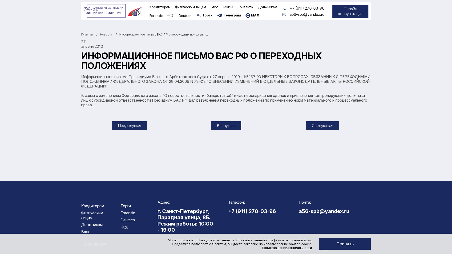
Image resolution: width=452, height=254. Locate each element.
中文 (170, 15)
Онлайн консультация (350, 11)
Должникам (267, 7)
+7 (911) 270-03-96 (307, 8)
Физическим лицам (190, 7)
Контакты (245, 7)
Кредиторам (159, 7)
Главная (87, 34)
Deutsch (185, 16)
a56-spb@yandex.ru (307, 14)
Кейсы (228, 7)
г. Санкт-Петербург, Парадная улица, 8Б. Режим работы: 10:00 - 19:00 (185, 220)
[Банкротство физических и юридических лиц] (105, 11)
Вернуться (226, 125)
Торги (126, 205)
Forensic (156, 16)
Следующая (322, 125)
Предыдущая (129, 125)
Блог (214, 7)
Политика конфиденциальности (287, 248)
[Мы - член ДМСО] (135, 11)
